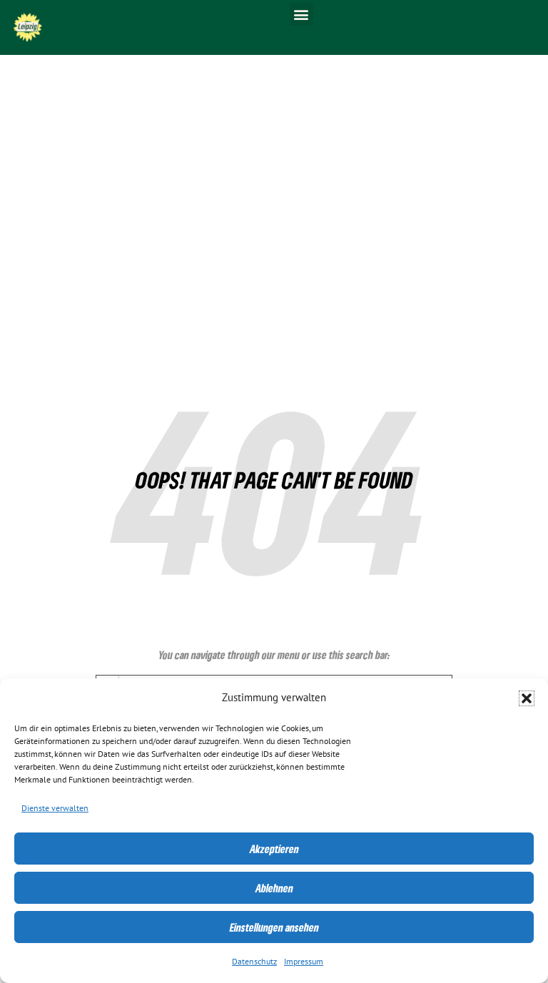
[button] (526, 698)
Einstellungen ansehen (274, 927)
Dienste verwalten (54, 808)
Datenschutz (254, 962)
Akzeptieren (274, 849)
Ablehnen (274, 888)
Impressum (303, 962)
